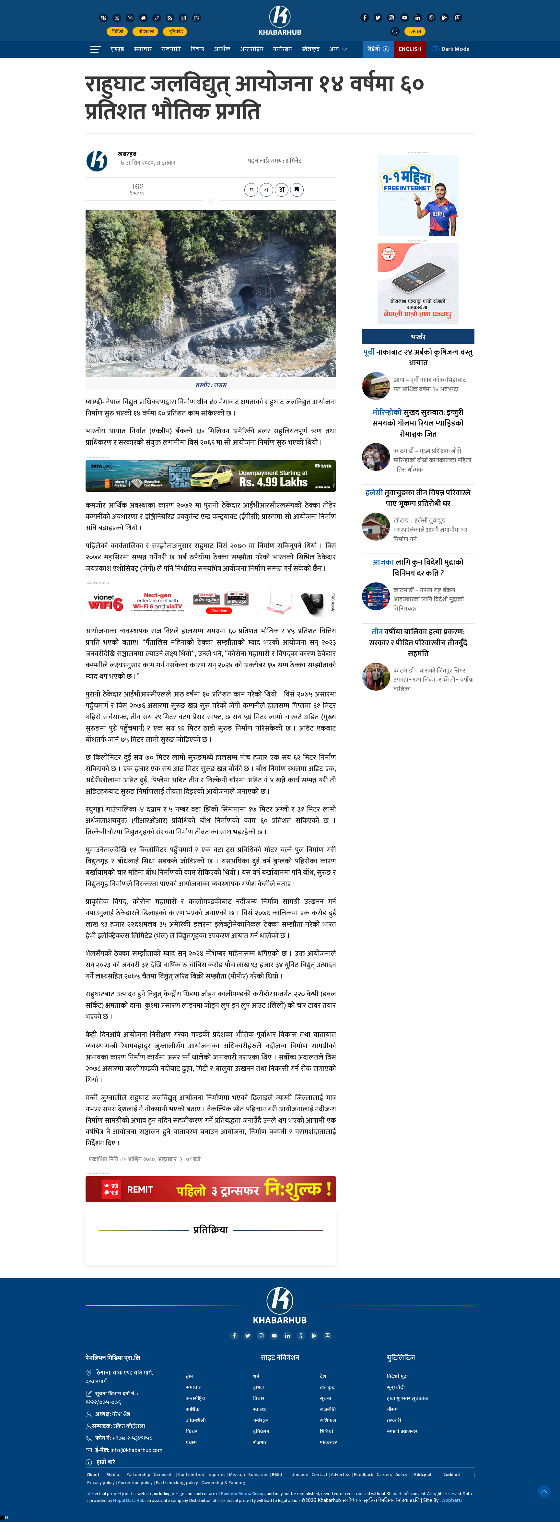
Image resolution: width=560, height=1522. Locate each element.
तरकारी (394, 1420)
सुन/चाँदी (396, 1387)
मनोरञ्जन (282, 48)
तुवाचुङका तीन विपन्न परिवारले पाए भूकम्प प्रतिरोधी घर (418, 498)
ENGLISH (410, 49)
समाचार (143, 48)
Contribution (191, 1474)
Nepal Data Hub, (129, 1500)
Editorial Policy (422, 1474)
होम (189, 1376)
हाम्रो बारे (106, 1462)
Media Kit (112, 1474)
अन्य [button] (334, 48)
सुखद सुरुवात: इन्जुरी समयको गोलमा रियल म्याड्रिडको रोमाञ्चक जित (418, 423)
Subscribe (258, 1474)
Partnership (138, 1474)
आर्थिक (222, 48)
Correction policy (135, 1482)
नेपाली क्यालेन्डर (402, 1431)
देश (323, 1376)
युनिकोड (175, 31)
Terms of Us (163, 1474)
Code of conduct (451, 1474)
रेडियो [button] (375, 49)
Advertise (341, 1474)
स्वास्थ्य (260, 1409)
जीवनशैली (196, 1420)
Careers (384, 1474)
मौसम (392, 1409)
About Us (93, 1474)
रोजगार (260, 1442)
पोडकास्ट (145, 31)
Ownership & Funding (223, 1482)
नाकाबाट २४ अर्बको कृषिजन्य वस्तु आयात (418, 358)
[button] (395, 31)
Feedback (363, 1474)
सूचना (325, 1398)
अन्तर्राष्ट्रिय (251, 48)
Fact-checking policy (177, 1482)
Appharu (452, 1500)
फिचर (191, 1431)
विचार (197, 48)
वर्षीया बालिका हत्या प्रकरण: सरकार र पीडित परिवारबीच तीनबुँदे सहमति (418, 643)
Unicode (299, 1474)
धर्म (256, 1376)
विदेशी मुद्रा (397, 1376)
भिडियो (117, 31)
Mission (237, 1474)
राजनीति (171, 48)
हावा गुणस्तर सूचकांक (407, 1398)
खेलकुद (311, 48)
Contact (319, 1474)
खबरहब (127, 154)
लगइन (415, 31)
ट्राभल (258, 1387)
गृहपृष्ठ (117, 48)
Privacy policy (101, 1482)
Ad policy (401, 1474)
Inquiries (216, 1474)
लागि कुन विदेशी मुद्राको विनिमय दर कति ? (418, 568)
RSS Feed (277, 1474)
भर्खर (418, 337)
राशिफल (328, 1420)
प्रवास (191, 1442)
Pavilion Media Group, (243, 1493)
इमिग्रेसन (261, 1431)
